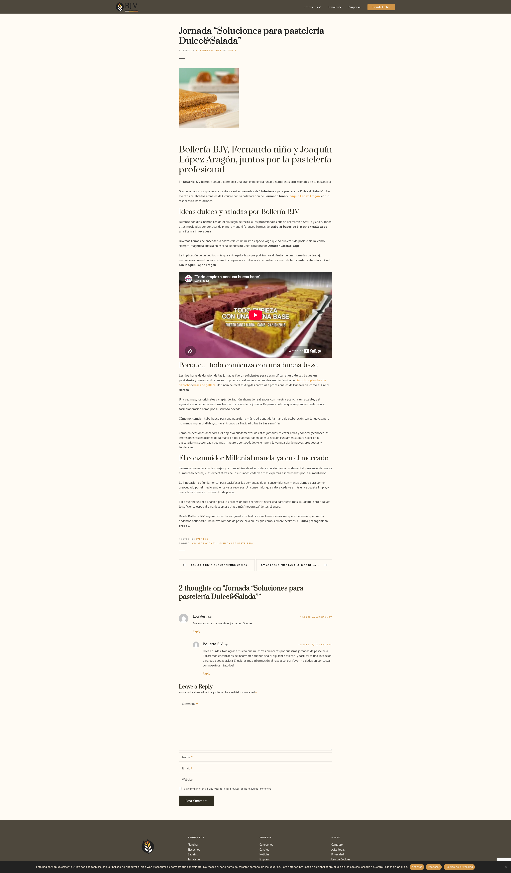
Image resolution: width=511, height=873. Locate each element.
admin (232, 50)
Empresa (354, 7)
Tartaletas (194, 859)
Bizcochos (194, 849)
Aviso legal (338, 849)
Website (187, 779)
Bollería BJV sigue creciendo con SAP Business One (223, 565)
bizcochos (302, 380)
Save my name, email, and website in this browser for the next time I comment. (227, 788)
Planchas (193, 844)
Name (185, 757)
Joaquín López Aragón (304, 196)
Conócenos (266, 844)
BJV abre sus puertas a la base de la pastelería (296, 565)
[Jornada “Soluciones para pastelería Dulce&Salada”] (209, 71)
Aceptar (417, 866)
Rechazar (434, 866)
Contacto (337, 844)
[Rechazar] (506, 867)
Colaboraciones (204, 543)
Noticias (264, 854)
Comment (187, 704)
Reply (196, 631)
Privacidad (337, 854)
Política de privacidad (459, 866)
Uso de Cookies (340, 859)
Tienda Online (381, 7)
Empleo (264, 859)
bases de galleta (204, 385)
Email (184, 768)
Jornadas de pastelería (236, 543)
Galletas (193, 854)
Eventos (202, 539)
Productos (311, 7)
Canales (333, 7)
